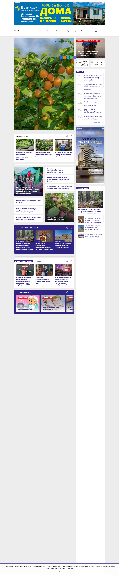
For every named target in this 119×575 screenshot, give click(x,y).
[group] (25, 275)
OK (59, 571)
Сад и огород (58, 41)
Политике (97, 566)
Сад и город (67, 41)
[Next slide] (71, 136)
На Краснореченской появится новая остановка (28, 201)
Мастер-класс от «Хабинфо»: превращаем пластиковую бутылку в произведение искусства (28, 210)
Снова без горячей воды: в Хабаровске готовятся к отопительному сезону (55, 170)
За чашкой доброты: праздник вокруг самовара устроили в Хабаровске (59, 187)
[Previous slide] (67, 136)
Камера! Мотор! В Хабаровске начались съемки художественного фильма (58, 179)
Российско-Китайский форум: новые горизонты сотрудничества (28, 218)
